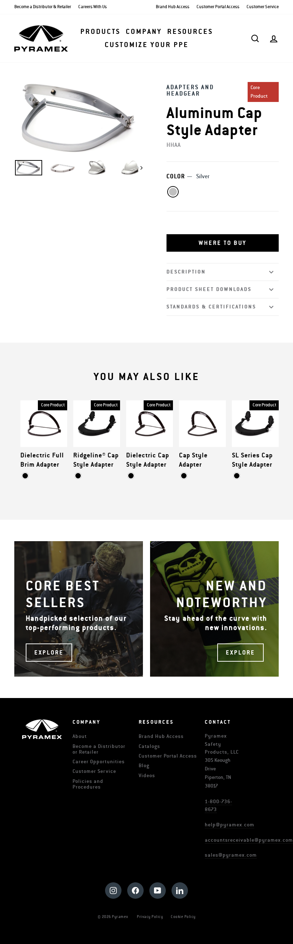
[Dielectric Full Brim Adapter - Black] (25, 475)
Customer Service (263, 7)
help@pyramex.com (229, 825)
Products (100, 31)
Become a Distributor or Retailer (99, 749)
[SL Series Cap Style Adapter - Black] (236, 475)
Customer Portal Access (218, 7)
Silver (173, 192)
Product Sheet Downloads (209, 289)
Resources (190, 31)
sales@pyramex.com (231, 855)
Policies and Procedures (88, 784)
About (80, 736)
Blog (144, 766)
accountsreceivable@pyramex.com (249, 840)
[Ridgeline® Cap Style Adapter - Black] (78, 475)
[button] (223, 243)
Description (186, 272)
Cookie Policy (183, 916)
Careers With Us (92, 7)
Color (188, 176)
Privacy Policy (150, 916)
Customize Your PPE (147, 45)
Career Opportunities (99, 762)
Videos (147, 776)
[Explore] (78, 609)
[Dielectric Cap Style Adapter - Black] (131, 475)
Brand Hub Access (172, 7)
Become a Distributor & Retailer (42, 7)
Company (144, 31)
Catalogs (149, 746)
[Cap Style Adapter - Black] (183, 475)
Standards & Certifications (211, 307)
